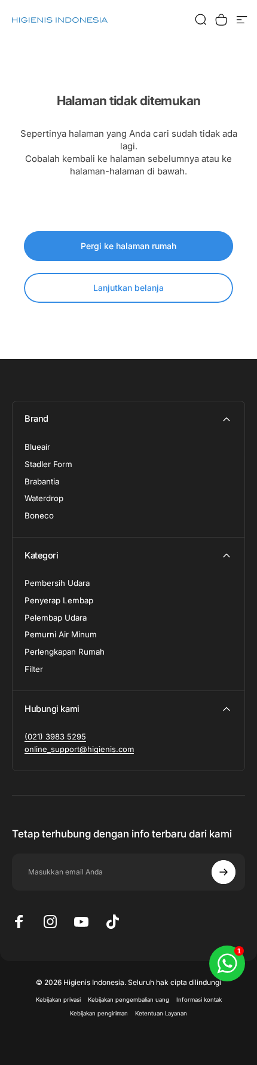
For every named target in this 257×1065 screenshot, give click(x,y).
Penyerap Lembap (59, 600)
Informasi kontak (199, 999)
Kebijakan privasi (58, 999)
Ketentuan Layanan (161, 1013)
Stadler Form (48, 464)
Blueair (37, 447)
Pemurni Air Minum (61, 634)
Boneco (39, 515)
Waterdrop (44, 498)
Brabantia (42, 481)
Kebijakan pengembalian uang (128, 999)
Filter (34, 669)
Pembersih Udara (57, 583)
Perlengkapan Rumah (65, 651)
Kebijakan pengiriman (99, 1013)
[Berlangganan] (223, 872)
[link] (55, 736)
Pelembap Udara (56, 617)
